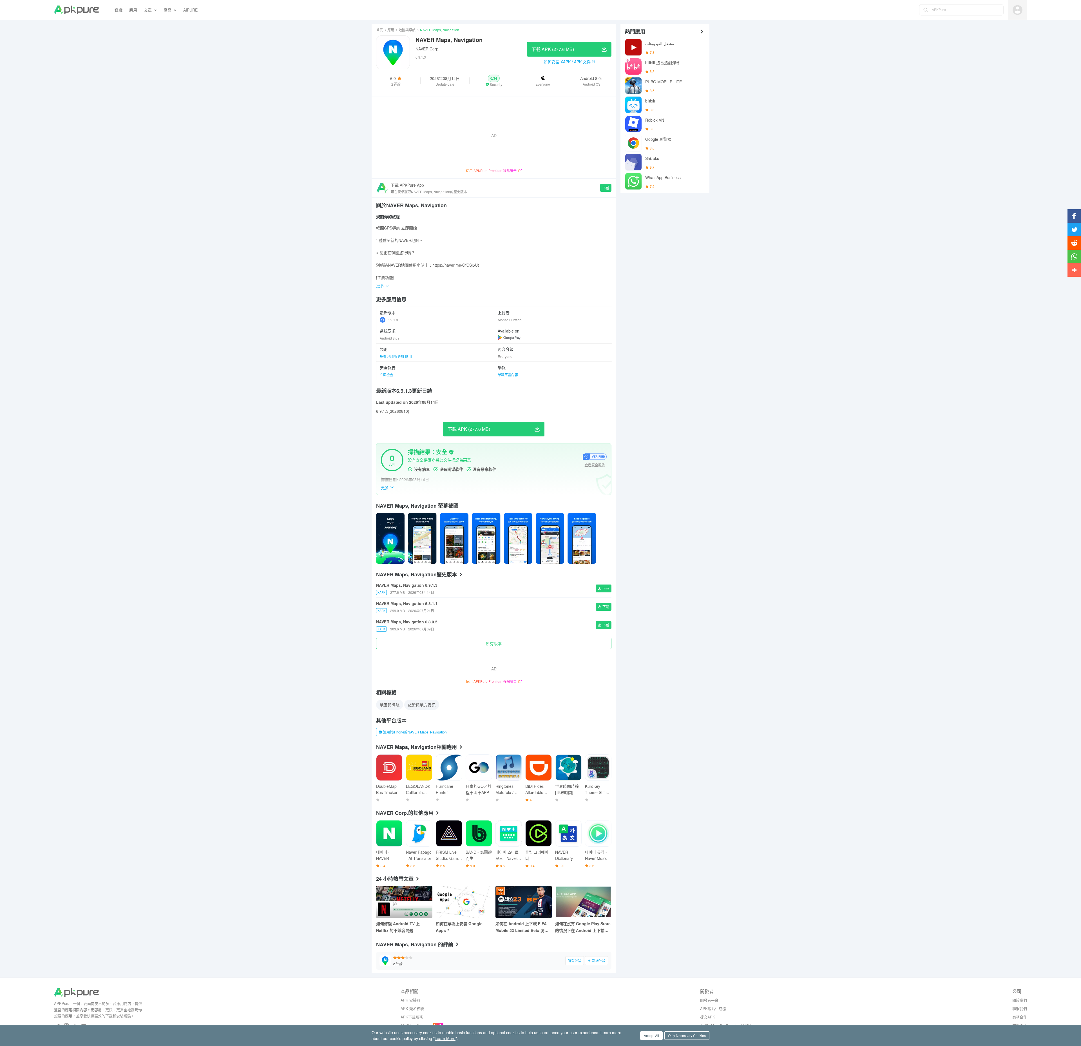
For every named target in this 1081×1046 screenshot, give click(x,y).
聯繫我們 (1019, 1008)
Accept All (651, 1035)
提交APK (707, 1017)
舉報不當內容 (508, 374)
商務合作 (1019, 1017)
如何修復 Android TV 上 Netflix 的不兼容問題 (398, 927)
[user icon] (1017, 10)
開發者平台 (709, 1000)
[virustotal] (451, 452)
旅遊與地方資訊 (421, 705)
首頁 (379, 29)
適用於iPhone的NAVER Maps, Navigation (415, 732)
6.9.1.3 (393, 319)
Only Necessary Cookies (687, 1035)
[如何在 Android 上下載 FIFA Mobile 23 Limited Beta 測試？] (523, 902)
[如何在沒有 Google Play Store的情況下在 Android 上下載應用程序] (583, 902)
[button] (494, 81)
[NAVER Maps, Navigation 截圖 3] (486, 538)
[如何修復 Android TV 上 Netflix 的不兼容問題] (404, 902)
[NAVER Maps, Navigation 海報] (390, 538)
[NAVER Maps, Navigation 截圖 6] (582, 538)
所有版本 (494, 643)
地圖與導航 (407, 29)
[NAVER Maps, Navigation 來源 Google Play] (509, 337)
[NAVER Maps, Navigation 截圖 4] (518, 538)
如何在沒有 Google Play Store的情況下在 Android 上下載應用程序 (583, 927)
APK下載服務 (412, 1017)
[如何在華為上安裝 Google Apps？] (464, 902)
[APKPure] (76, 9)
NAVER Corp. (427, 49)
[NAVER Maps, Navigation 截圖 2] (454, 538)
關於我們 (1019, 1000)
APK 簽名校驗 (412, 1008)
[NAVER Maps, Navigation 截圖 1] (422, 538)
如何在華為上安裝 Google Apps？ (459, 927)
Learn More (445, 1038)
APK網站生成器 (713, 1008)
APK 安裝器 (410, 1000)
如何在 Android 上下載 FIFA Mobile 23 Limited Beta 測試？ (521, 927)
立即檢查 (386, 374)
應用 (390, 29)
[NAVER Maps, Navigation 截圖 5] (550, 538)
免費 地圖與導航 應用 (396, 356)
